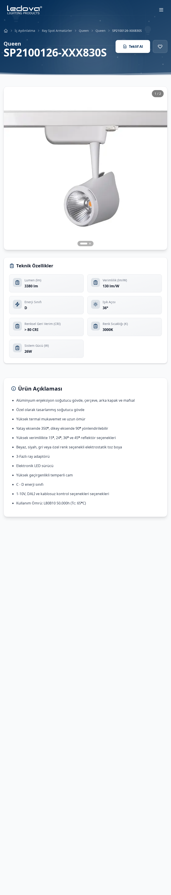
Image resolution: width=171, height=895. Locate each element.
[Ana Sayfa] (6, 30)
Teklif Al (136, 46)
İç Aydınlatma (25, 30)
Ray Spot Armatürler (57, 30)
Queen (84, 30)
